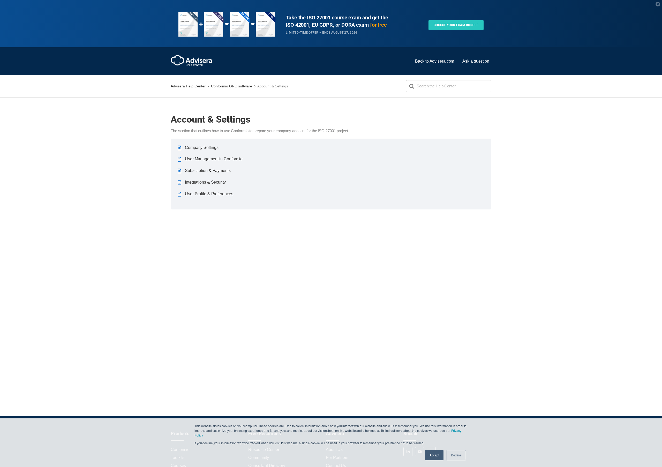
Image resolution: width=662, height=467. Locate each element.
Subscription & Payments (208, 170)
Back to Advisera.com (434, 61)
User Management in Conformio (214, 159)
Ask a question (475, 61)
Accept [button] (434, 455)
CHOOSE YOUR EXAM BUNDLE (456, 25)
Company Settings (201, 147)
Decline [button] (456, 455)
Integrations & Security (205, 182)
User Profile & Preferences (209, 194)
